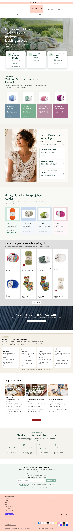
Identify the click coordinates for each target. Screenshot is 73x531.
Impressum (7, 502)
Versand (39, 528)
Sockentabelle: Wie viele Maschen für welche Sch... (57, 398)
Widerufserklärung (9, 506)
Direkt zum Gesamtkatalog (45, 369)
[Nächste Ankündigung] (67, 3)
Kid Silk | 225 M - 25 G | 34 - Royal (12, 293)
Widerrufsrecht (23, 528)
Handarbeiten (10, 528)
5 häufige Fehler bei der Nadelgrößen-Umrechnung (35, 398)
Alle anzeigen (36, 302)
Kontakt (6, 500)
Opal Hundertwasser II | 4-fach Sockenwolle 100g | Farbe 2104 (27, 294)
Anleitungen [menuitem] (30, 14)
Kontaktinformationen (45, 528)
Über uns (7, 498)
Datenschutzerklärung (24, 485)
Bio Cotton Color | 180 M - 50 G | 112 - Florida (12, 269)
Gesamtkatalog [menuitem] (51, 14)
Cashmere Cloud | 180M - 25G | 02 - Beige (60, 294)
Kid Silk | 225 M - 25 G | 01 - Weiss (60, 268)
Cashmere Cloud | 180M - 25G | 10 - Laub (28, 269)
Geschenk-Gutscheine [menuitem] (40, 14)
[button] (6, 9)
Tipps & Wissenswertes (9, 510)
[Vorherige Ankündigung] (5, 3)
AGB (6, 504)
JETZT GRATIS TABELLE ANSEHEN (36, 320)
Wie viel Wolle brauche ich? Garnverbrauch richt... (15, 398)
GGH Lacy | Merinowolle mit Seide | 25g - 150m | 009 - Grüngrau (44, 269)
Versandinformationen (9, 496)
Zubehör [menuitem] (24, 14)
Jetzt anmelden (51, 480)
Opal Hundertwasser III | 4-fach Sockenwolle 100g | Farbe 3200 (43, 294)
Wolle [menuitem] (18, 14)
